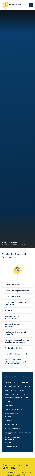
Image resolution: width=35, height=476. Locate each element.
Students (13, 242)
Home (4, 242)
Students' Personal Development (15, 244)
